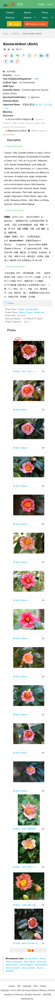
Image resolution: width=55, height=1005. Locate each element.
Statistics (27, 17)
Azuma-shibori (31, 958)
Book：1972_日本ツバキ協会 (28, 866)
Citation (43, 986)
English (41, 4)
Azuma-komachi (13, 967)
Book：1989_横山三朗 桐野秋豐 (29, 904)
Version (11, 986)
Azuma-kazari (41, 964)
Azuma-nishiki (28, 967)
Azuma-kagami (26, 964)
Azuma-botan (12, 964)
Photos (45, 12)
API (18, 986)
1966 (36, 78)
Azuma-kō (41, 961)
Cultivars (10, 12)
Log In (50, 4)
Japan (17, 75)
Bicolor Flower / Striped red (32, 312)
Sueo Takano (21, 409)
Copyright (27, 986)
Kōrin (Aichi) (29, 961)
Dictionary (10, 17)
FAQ (36, 986)
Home (5, 33)
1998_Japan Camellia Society (28, 943)
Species (27, 12)
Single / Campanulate (28, 309)
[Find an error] (4, 49)
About (45, 17)
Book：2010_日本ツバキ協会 (28, 371)
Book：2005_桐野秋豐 (25, 828)
